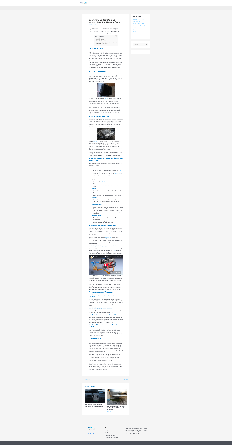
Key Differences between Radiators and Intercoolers (107, 48)
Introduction (97, 44)
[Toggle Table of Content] (115, 43)
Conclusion (97, 51)
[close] (162, 440)
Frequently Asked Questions (102, 49)
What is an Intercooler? (101, 47)
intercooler (95, 198)
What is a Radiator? (100, 45)
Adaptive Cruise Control (138, 87)
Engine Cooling (92, 24)
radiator (91, 106)
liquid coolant (105, 289)
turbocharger (118, 255)
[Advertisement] (111, 84)
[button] (151, 3)
